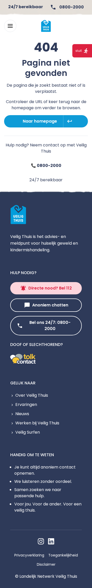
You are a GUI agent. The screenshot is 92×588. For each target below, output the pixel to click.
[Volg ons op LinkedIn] (51, 541)
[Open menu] (10, 26)
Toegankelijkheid (63, 555)
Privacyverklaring (29, 555)
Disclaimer (46, 564)
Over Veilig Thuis (31, 395)
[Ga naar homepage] (46, 26)
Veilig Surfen (27, 432)
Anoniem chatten (50, 305)
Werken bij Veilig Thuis (37, 423)
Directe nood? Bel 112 (50, 288)
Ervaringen (26, 404)
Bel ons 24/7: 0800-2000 (50, 326)
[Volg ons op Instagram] (41, 541)
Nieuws (22, 414)
